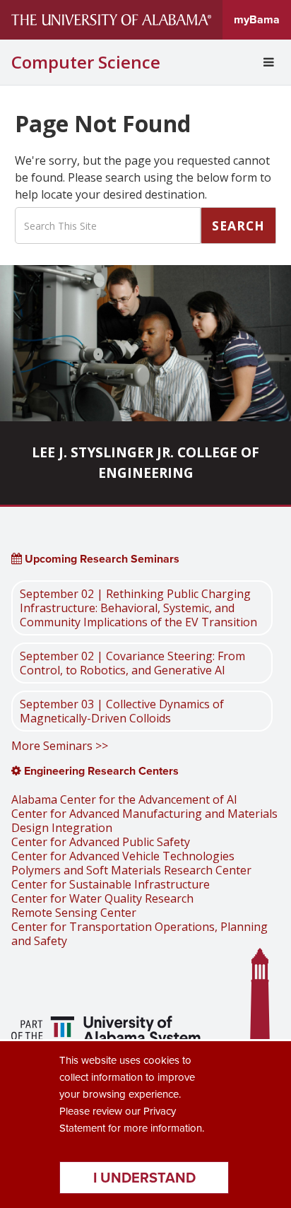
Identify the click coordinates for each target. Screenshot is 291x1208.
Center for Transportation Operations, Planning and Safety (139, 934)
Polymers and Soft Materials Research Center (131, 870)
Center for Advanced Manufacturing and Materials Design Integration (144, 820)
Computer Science (85, 62)
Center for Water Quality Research (102, 898)
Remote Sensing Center (73, 912)
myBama (257, 19)
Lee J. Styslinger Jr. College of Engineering (145, 462)
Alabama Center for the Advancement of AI (124, 799)
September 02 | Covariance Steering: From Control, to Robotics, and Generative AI (132, 663)
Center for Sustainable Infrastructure (110, 884)
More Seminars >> (59, 745)
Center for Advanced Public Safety (100, 842)
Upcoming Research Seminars (100, 559)
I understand (144, 1177)
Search (238, 225)
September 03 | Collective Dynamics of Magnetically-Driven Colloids (122, 711)
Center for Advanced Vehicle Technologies (122, 856)
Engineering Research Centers (100, 771)
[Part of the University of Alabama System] (107, 1033)
